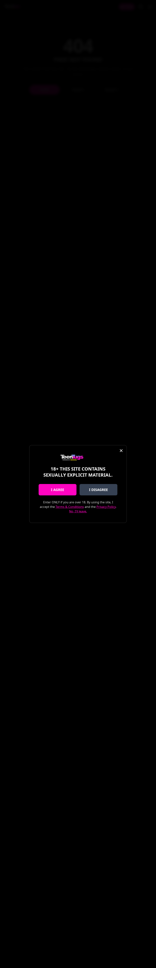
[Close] (121, 450)
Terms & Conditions (70, 507)
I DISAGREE (98, 489)
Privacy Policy (106, 507)
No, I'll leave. (78, 511)
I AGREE (57, 489)
